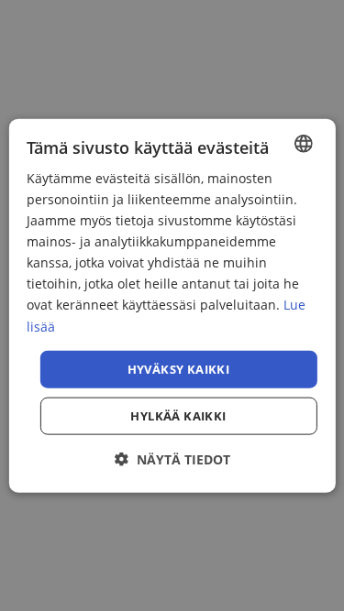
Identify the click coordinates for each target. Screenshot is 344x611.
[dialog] (171, 305)
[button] (172, 459)
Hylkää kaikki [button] (178, 416)
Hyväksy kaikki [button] (179, 368)
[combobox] (303, 143)
